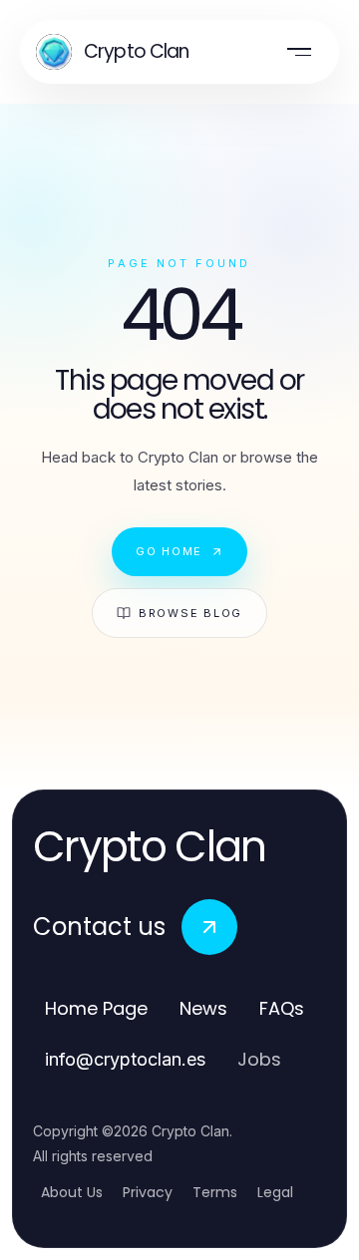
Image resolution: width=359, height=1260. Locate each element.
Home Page (96, 1008)
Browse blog (190, 613)
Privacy (148, 1192)
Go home (169, 551)
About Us (72, 1192)
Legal (275, 1192)
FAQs (281, 1008)
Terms (214, 1192)
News (203, 1008)
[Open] (299, 52)
